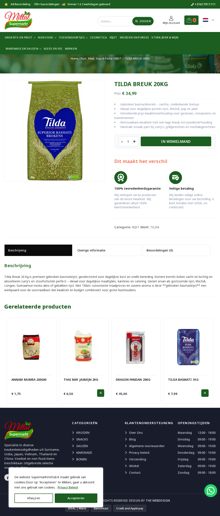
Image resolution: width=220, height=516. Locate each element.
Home (74, 58)
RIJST (113, 37)
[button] (100, 393)
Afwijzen (33, 498)
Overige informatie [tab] (91, 250)
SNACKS (82, 439)
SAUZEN (82, 446)
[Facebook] (7, 477)
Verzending (137, 459)
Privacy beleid (139, 453)
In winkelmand (176, 141)
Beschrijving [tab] (17, 250)
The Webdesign (158, 500)
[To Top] (212, 507)
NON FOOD (45, 37)
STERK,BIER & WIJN (164, 37)
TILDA (154, 227)
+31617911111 (205, 4)
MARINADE (84, 453)
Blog (132, 439)
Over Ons (136, 433)
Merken (71, 48)
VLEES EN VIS (53, 48)
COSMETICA (98, 37)
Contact (135, 472)
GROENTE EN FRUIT (18, 37)
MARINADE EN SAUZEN (22, 48)
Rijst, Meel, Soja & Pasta (96, 58)
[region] (56, 487)
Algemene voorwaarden (147, 446)
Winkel (134, 466)
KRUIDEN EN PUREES (134, 37)
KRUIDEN (83, 433)
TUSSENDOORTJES (72, 37)
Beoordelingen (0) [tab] (160, 250)
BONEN (81, 459)
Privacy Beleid (68, 487)
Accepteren (76, 498)
